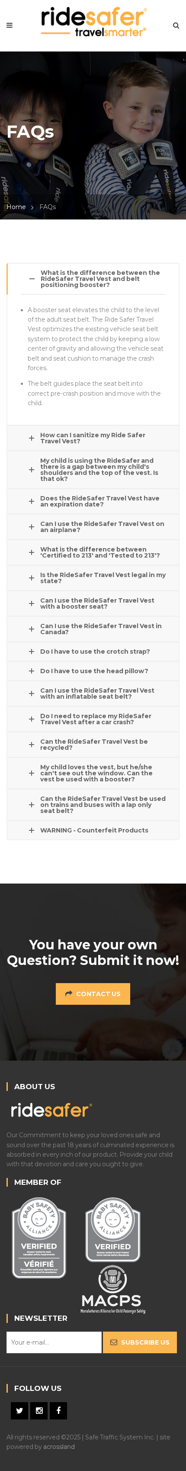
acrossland (59, 1447)
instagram (39, 1410)
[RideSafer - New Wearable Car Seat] (93, 21)
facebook (58, 1410)
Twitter (19, 1410)
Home (16, 207)
